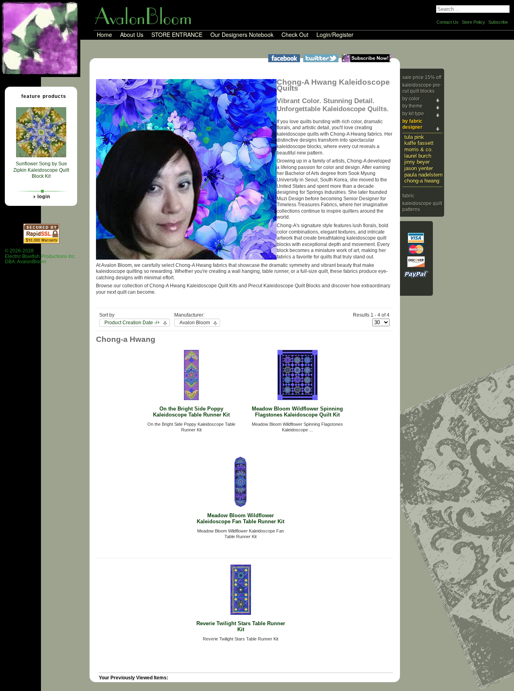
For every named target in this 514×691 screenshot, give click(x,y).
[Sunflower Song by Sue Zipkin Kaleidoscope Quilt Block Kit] (41, 156)
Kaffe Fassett (419, 143)
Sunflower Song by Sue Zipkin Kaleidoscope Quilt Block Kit (41, 170)
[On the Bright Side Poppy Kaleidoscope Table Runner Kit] (191, 398)
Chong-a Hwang (421, 181)
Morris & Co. (418, 149)
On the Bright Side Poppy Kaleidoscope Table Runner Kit (191, 412)
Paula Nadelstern (423, 175)
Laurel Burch (417, 156)
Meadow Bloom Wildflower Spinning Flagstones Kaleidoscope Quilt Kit (297, 412)
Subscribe (498, 22)
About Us (131, 35)
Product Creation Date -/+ (132, 322)
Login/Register (334, 35)
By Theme (412, 106)
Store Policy (473, 22)
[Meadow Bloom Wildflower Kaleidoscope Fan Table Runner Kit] (241, 505)
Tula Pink (414, 137)
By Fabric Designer (412, 124)
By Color (411, 99)
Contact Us (447, 22)
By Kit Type (413, 113)
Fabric (408, 196)
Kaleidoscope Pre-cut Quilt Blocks (422, 88)
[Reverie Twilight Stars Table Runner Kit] (240, 613)
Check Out (294, 35)
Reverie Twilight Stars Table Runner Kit (240, 626)
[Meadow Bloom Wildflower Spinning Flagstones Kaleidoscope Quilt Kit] (297, 398)
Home (104, 35)
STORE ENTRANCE (176, 35)
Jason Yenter (418, 168)
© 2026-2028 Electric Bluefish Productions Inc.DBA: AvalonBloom (40, 256)
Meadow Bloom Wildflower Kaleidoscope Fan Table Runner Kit (240, 518)
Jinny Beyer (417, 162)
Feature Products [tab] (43, 96)
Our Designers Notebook (241, 35)
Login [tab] (43, 196)
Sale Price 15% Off (421, 77)
